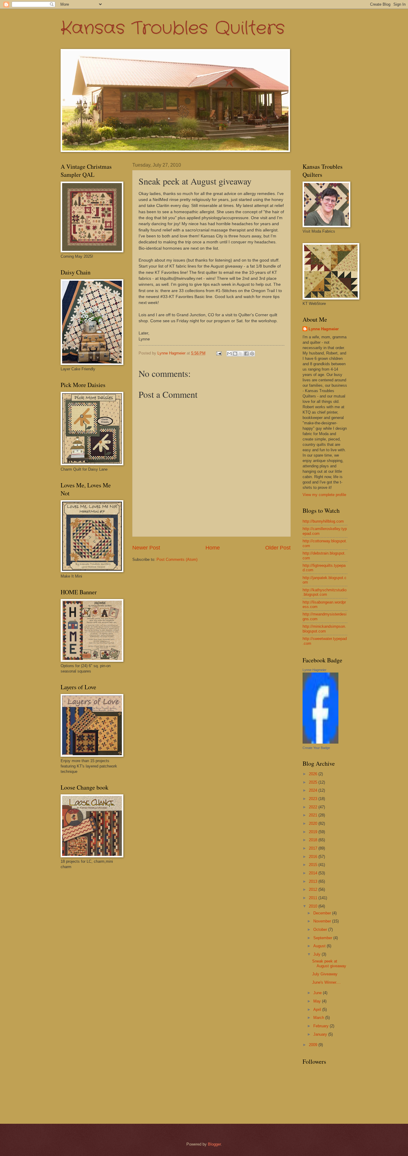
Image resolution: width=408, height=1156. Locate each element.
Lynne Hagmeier (324, 329)
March (319, 1017)
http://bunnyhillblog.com (323, 521)
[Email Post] (218, 353)
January (320, 1034)
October (320, 929)
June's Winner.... (326, 982)
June (318, 993)
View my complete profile (324, 494)
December (322, 913)
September (323, 938)
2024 (313, 790)
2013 (313, 881)
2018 (313, 840)
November (322, 921)
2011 (313, 898)
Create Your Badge (316, 748)
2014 (313, 873)
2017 (313, 848)
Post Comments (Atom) (177, 559)
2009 (313, 1045)
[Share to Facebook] (246, 354)
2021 (313, 815)
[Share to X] (241, 354)
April (317, 1009)
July (317, 954)
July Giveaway (325, 974)
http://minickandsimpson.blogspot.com (324, 628)
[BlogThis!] (235, 354)
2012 (313, 889)
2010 (313, 906)
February (321, 1026)
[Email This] (229, 354)
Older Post (278, 548)
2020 (313, 823)
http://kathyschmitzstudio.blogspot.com (324, 592)
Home (212, 548)
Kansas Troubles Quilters (173, 28)
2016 (313, 856)
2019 (313, 832)
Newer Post (146, 548)
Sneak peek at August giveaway (329, 963)
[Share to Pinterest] (252, 354)
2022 (313, 807)
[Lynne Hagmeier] (320, 742)
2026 (313, 774)
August (320, 946)
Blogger (214, 1144)
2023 (313, 798)
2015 (313, 864)
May (317, 1001)
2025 (313, 782)
